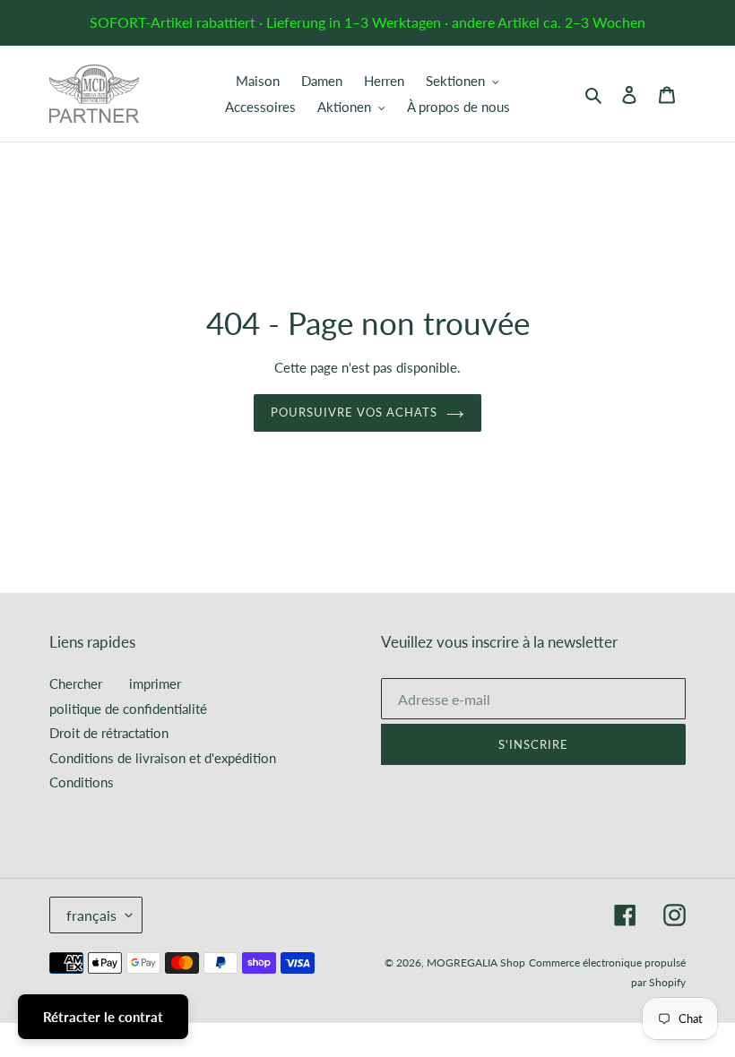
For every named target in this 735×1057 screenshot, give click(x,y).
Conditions (81, 782)
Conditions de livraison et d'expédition (162, 758)
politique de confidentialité (128, 708)
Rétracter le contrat (103, 1017)
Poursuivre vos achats (354, 412)
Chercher (75, 683)
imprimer (155, 683)
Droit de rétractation (109, 733)
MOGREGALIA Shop (476, 962)
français (91, 915)
